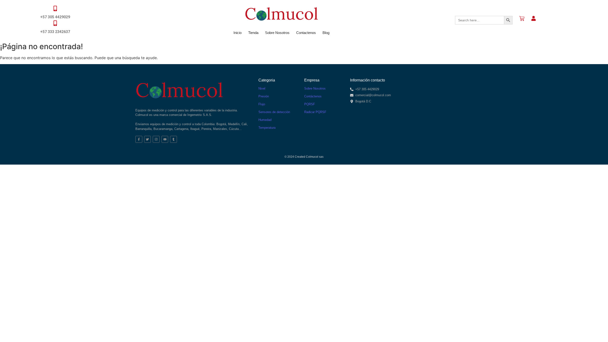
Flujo (261, 104)
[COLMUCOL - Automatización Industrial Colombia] (281, 14)
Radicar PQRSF (315, 112)
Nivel (261, 88)
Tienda (253, 33)
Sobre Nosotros (277, 33)
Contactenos (306, 33)
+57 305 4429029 (55, 17)
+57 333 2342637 (55, 31)
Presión (263, 96)
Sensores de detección (274, 112)
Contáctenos (313, 96)
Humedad (264, 120)
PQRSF (309, 104)
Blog (326, 33)
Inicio (237, 33)
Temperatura (267, 127)
